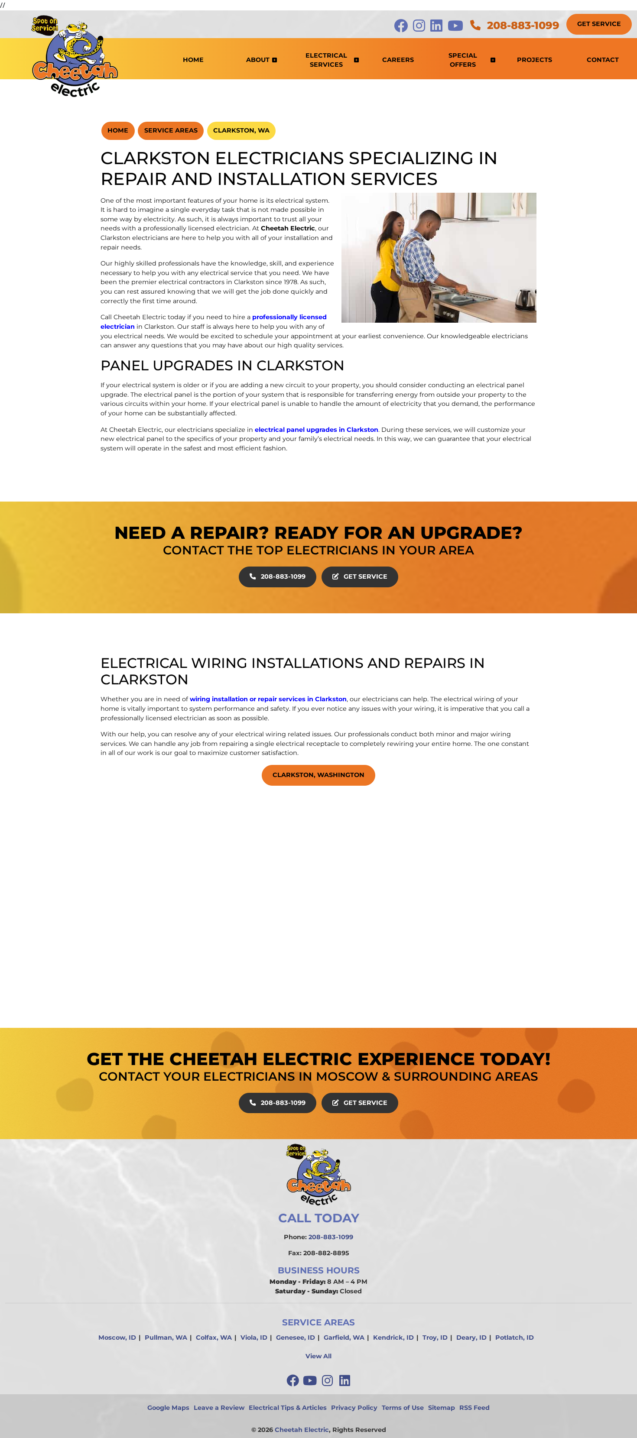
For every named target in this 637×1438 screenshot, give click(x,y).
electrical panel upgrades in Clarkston (316, 430)
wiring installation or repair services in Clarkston (268, 699)
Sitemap (441, 1408)
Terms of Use (403, 1408)
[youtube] (310, 1381)
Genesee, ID (295, 1337)
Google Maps (168, 1408)
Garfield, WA (344, 1337)
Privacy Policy (354, 1408)
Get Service (599, 24)
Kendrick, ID (393, 1337)
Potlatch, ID (514, 1337)
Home (117, 130)
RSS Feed (474, 1408)
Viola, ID (253, 1337)
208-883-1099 (521, 25)
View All (319, 1356)
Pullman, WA (166, 1337)
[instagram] (328, 1381)
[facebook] (293, 1381)
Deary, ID (471, 1337)
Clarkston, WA (241, 130)
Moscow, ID (117, 1337)
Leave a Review (219, 1408)
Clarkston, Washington (318, 775)
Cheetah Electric (302, 1430)
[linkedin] (344, 1381)
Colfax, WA (214, 1337)
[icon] (401, 28)
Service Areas (171, 130)
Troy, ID (435, 1337)
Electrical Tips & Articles (288, 1408)
